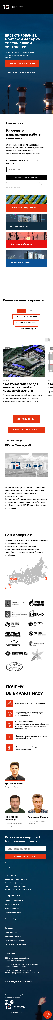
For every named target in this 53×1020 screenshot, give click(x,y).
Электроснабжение (26, 317)
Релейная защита (20, 262)
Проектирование (11, 933)
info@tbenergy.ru (18, 883)
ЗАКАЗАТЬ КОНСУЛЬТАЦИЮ (26, 177)
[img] (37, 160)
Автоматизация (26, 329)
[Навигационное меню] (48, 7)
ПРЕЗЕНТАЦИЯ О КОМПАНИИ (22, 73)
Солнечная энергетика (23, 207)
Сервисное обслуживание (15, 944)
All (21, 311)
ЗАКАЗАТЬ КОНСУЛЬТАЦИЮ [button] (22, 63)
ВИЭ (31, 311)
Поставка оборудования (15, 940)
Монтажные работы (13, 936)
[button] (38, 803)
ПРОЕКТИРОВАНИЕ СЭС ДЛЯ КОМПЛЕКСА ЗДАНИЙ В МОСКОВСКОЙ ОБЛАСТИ (20, 387)
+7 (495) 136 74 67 (21, 880)
